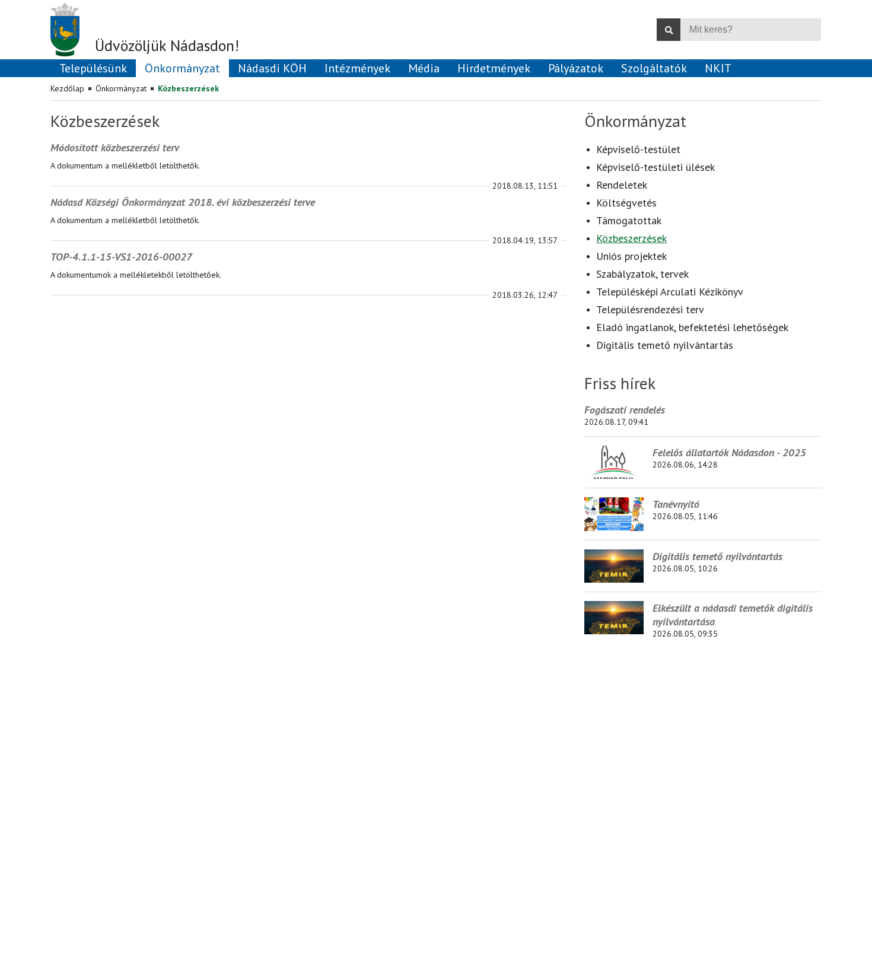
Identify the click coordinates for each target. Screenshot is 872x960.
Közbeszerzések (188, 88)
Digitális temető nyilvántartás (664, 345)
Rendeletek (621, 185)
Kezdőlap (67, 88)
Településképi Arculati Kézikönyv (669, 291)
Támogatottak (628, 220)
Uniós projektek (631, 256)
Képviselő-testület (638, 149)
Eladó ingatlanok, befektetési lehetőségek (692, 327)
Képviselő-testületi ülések (655, 167)
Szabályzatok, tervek (642, 274)
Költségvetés (626, 202)
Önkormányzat (121, 88)
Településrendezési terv (650, 309)
